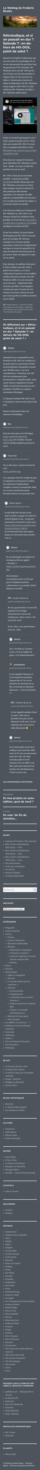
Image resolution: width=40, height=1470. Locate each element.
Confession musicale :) (20, 953)
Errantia (9, 1276)
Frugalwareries (16, 994)
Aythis (8, 1244)
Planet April (10, 1454)
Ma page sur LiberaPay (15, 1166)
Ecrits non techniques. (15, 866)
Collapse (9, 1247)
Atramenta (10, 1129)
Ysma (7, 1371)
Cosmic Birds (11, 1251)
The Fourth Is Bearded (15, 1358)
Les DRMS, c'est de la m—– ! (18, 1022)
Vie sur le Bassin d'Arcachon (17, 1041)
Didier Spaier (15, 503)
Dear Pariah (10, 1157)
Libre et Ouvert (12, 1191)
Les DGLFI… (10, 869)
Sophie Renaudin (12, 1138)
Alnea (7, 1238)
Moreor (8, 1317)
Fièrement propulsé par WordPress (22, 1466)
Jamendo (9, 1407)
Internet (11, 978)
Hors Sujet (10, 1285)
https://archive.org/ (12, 471)
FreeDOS (7, 182)
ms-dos (30, 309)
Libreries (11, 988)
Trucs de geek (18, 307)
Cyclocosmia (10, 1257)
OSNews (9, 1213)
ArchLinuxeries (16, 991)
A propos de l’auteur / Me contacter (20, 841)
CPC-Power (10, 1432)
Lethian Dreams (12, 1304)
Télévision (9, 1035)
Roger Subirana (12, 1414)
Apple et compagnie (16, 975)
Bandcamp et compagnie (21, 950)
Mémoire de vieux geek (18, 1016)
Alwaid (8, 1241)
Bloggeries (10, 928)
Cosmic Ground (12, 1254)
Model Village (11, 1307)
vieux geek (18, 312)
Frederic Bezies (11, 305)
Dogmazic (9, 1401)
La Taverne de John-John (16, 1066)
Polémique (10, 1048)
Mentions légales (12, 873)
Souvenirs (9, 1032)
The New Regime (12, 1361)
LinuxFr (8, 1210)
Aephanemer (11, 1232)
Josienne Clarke (12, 1295)
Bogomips (12, 456)
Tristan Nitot (11, 1085)
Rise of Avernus (12, 1339)
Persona (8, 1333)
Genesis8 (9, 1435)
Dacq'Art (9, 1104)
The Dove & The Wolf (14, 1355)
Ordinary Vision (12, 1323)
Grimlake (9, 1279)
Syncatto (9, 1342)
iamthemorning (12, 1292)
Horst (7, 1288)
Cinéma (11, 937)
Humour (9, 969)
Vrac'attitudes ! (12, 1044)
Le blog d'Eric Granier (14, 1069)
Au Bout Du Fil (11, 1398)
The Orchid (10, 1364)
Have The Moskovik (14, 1404)
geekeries (29, 307)
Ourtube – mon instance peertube (20, 1173)
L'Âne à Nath (11, 1160)
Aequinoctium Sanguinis (16, 1235)
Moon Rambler (11, 1314)
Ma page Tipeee (12, 1169)
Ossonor (9, 1326)
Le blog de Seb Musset (15, 1163)
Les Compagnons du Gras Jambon (20, 1301)
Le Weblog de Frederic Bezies (13, 1463)
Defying (8, 1266)
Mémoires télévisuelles (18, 943)
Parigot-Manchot (13, 1079)
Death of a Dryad (12, 1263)
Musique (11, 947)
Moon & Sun (10, 1311)
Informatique (8, 307)
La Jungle (9, 1298)
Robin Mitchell (11, 1411)
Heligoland (10, 1282)
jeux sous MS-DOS (20, 309)
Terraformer (10, 1345)
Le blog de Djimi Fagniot (16, 1107)
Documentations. (13, 863)
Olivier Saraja (11, 1135)
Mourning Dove (12, 1320)
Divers (8, 966)
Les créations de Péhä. (15, 1110)
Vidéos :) (9, 1038)
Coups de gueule (12, 931)
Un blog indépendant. (14, 876)
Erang (8, 1270)
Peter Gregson (11, 1336)
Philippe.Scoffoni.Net (14, 1082)
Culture (8, 934)
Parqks (8, 1330)
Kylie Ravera (10, 1132)
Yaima (8, 1367)
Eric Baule (9, 1273)
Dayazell (9, 1260)
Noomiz (13, 962)
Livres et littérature (16, 940)
